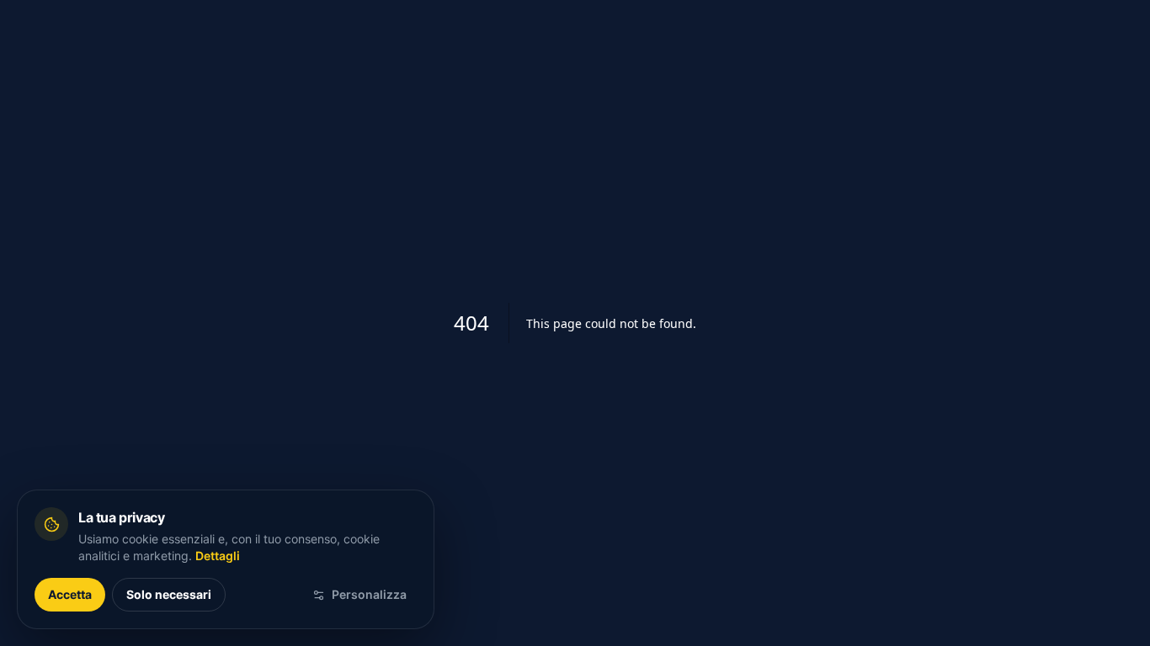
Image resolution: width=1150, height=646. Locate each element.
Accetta (70, 594)
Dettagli (217, 555)
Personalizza (369, 594)
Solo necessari (168, 594)
